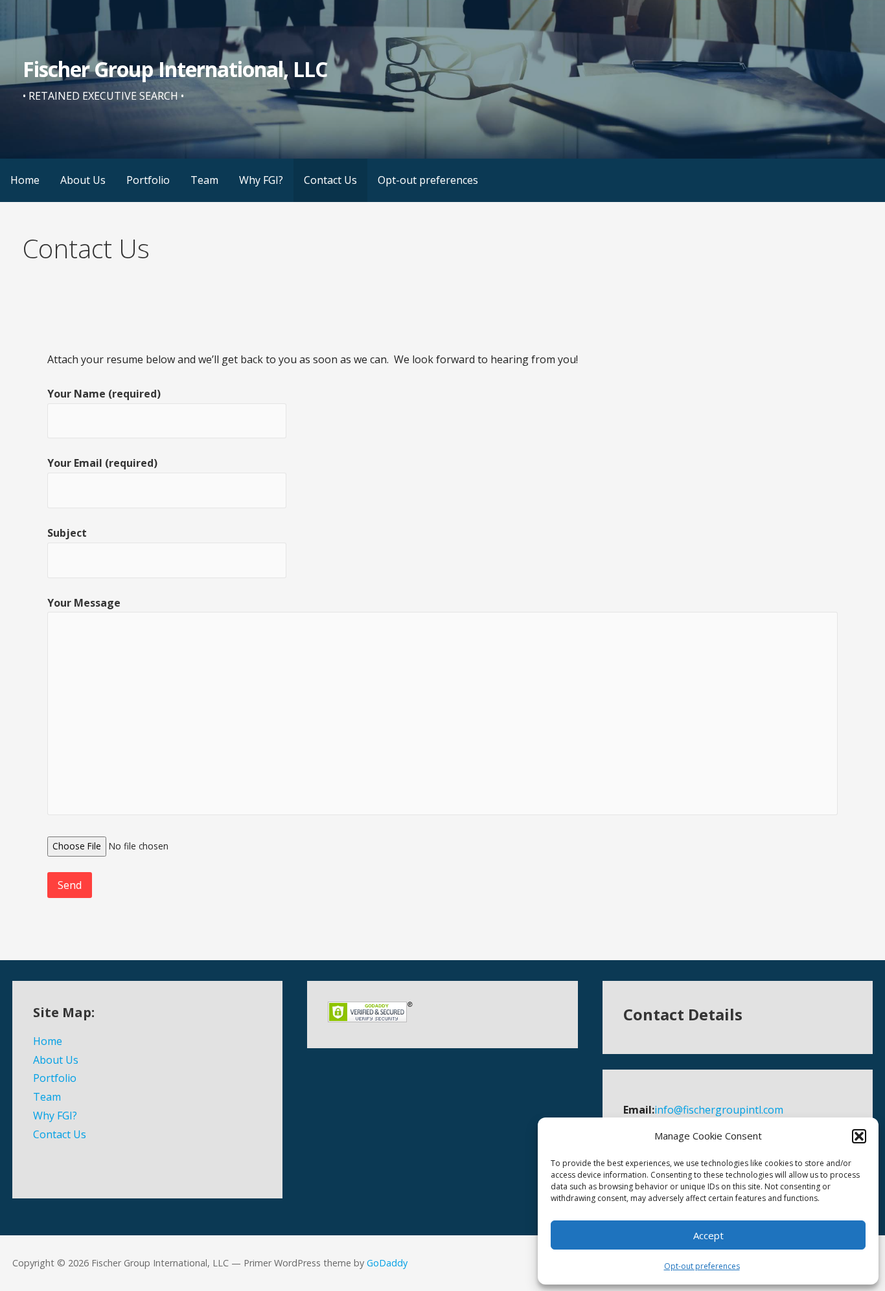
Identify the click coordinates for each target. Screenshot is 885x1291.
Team (204, 180)
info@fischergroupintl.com (718, 1110)
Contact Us (330, 180)
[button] (859, 1136)
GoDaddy (387, 1263)
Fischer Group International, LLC (175, 69)
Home (25, 180)
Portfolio (148, 180)
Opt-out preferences (702, 1266)
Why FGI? (261, 180)
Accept (708, 1235)
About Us (83, 180)
